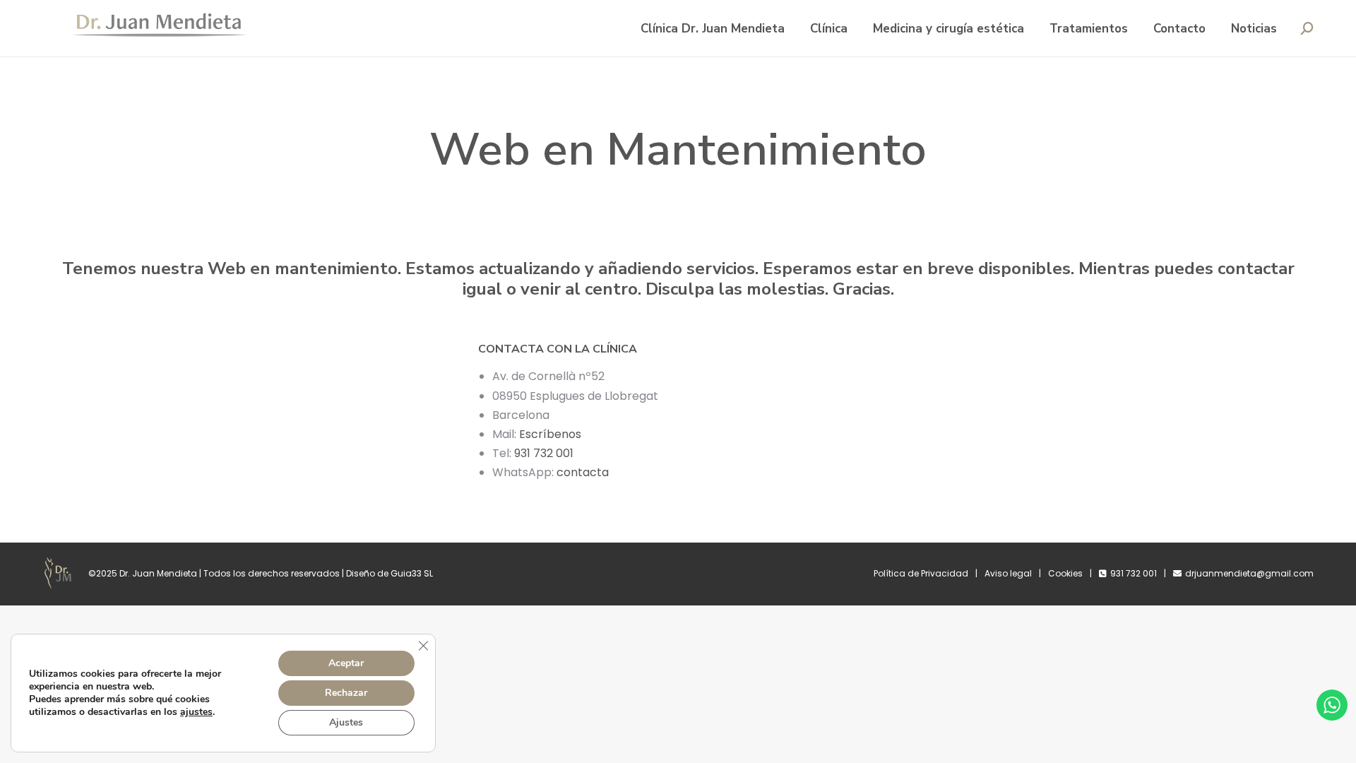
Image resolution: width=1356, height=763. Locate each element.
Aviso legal (1008, 573)
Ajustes (346, 722)
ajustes (196, 712)
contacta (584, 472)
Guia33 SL (412, 573)
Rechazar (346, 692)
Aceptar (346, 663)
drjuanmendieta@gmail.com (1249, 573)
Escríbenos (550, 434)
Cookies (1065, 573)
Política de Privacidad (921, 573)
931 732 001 (543, 453)
